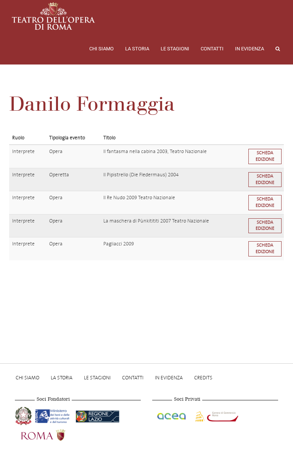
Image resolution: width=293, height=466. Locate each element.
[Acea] (172, 415)
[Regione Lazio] (97, 415)
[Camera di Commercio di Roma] (216, 415)
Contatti (212, 49)
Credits (203, 377)
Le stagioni (175, 49)
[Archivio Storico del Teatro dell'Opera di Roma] (53, 16)
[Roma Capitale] (53, 434)
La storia (137, 49)
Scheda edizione (265, 156)
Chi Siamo (101, 49)
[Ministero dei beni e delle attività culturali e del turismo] (54, 415)
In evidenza (249, 49)
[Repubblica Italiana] (24, 415)
